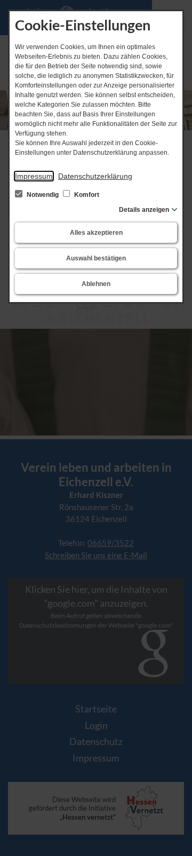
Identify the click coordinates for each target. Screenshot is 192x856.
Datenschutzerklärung (95, 176)
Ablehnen (96, 284)
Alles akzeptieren (96, 232)
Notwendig (42, 195)
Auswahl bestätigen (96, 258)
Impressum (34, 176)
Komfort (86, 195)
